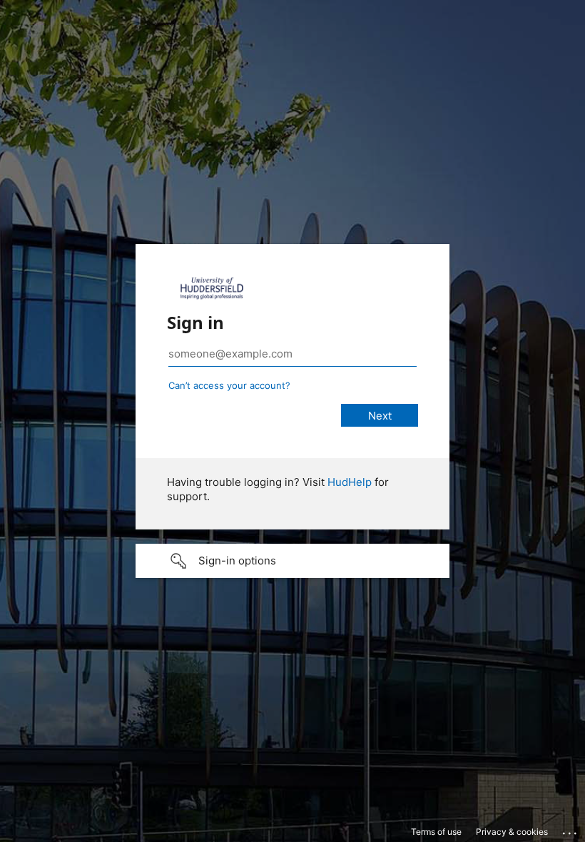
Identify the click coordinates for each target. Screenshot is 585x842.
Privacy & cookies (512, 831)
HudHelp (349, 482)
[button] (292, 561)
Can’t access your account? (229, 385)
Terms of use (436, 831)
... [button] (570, 830)
